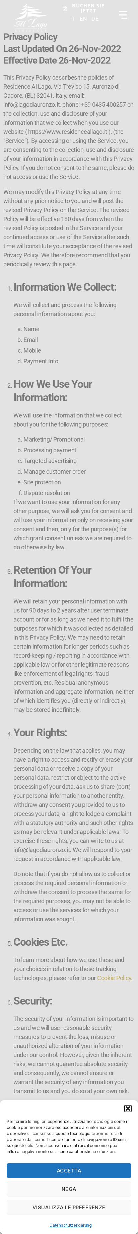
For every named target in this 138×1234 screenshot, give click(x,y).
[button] (128, 1108)
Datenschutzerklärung (71, 1225)
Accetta (69, 1170)
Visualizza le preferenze (69, 1207)
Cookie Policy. (115, 977)
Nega (69, 1189)
